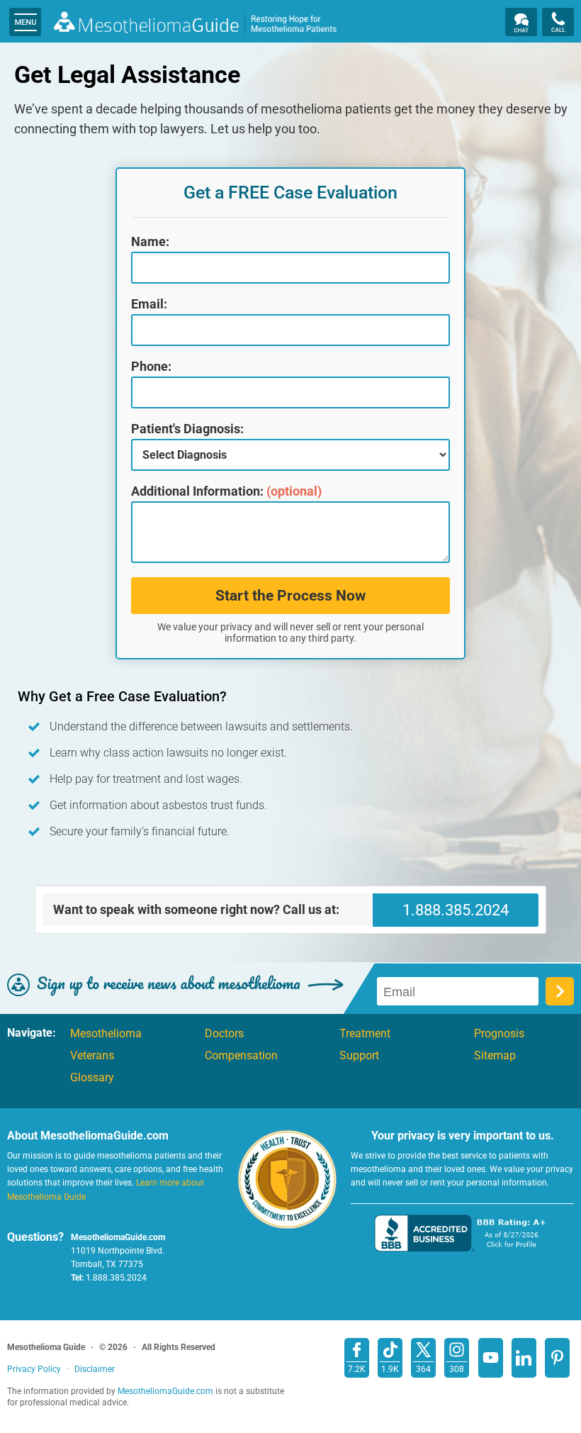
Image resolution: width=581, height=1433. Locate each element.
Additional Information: (226, 491)
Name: (150, 241)
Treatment (364, 1033)
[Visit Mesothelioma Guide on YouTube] (490, 1358)
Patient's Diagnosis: (187, 429)
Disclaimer (94, 1369)
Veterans (92, 1055)
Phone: (151, 366)
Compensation (241, 1055)
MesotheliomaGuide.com (195, 24)
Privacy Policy (34, 1369)
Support (359, 1055)
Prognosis (499, 1033)
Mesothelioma (106, 1033)
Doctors (224, 1033)
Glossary (92, 1077)
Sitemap (495, 1055)
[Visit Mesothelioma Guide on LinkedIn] (524, 1358)
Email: (149, 304)
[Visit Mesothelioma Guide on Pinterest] (557, 1358)
